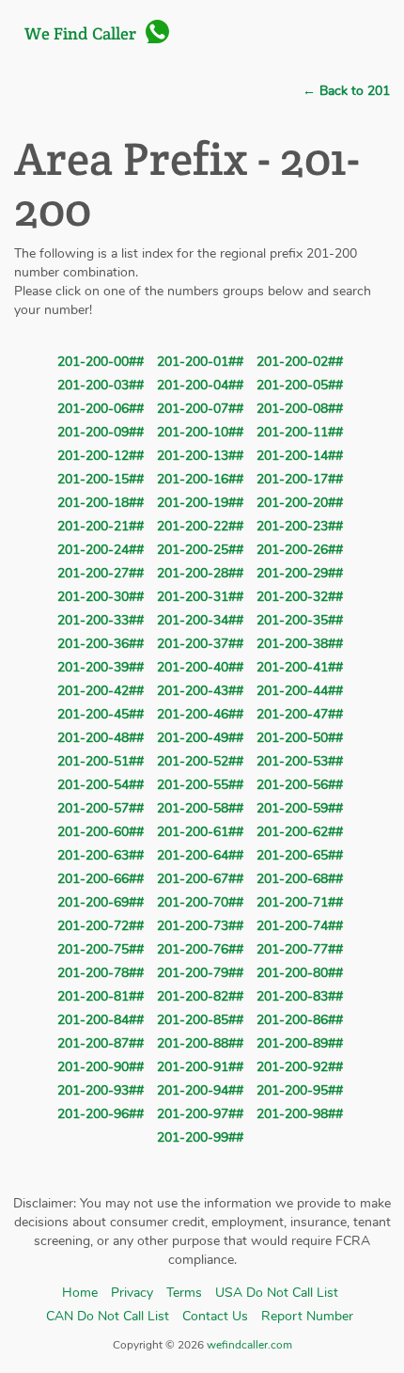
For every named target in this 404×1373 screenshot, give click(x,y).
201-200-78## (100, 973)
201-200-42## (100, 691)
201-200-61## (200, 832)
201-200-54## (100, 785)
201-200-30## (100, 597)
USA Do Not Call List (276, 1293)
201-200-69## (100, 902)
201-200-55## (200, 785)
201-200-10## (200, 432)
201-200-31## (200, 597)
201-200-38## (299, 644)
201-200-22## (200, 526)
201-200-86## (299, 1020)
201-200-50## (299, 738)
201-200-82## (200, 996)
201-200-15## (100, 479)
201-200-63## (100, 855)
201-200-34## (200, 620)
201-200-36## (100, 644)
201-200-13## (200, 456)
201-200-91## (200, 1067)
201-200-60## (100, 832)
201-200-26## (299, 550)
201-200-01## (200, 362)
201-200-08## (299, 409)
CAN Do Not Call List (107, 1316)
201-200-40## (200, 667)
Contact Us (215, 1316)
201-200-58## (200, 808)
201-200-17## (299, 479)
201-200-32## (299, 597)
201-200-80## (299, 973)
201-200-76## (200, 949)
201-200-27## (100, 573)
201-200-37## (200, 644)
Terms (184, 1293)
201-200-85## (200, 1020)
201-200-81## (100, 996)
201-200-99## (200, 1137)
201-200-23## (299, 526)
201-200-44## (299, 691)
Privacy (132, 1293)
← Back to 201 (346, 91)
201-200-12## (100, 456)
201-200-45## (100, 714)
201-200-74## (299, 926)
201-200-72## (100, 926)
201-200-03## (100, 385)
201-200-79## (200, 973)
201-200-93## (100, 1090)
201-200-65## (299, 855)
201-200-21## (100, 526)
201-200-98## (299, 1114)
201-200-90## (100, 1067)
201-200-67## (200, 879)
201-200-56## (299, 785)
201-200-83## (299, 996)
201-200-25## (200, 550)
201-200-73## (200, 926)
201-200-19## (200, 503)
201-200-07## (200, 409)
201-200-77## (299, 949)
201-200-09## (100, 432)
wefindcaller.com (248, 1344)
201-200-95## (299, 1090)
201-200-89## (299, 1043)
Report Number (307, 1316)
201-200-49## (200, 738)
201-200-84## (100, 1020)
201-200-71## (299, 902)
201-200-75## (100, 949)
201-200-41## (299, 667)
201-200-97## (200, 1114)
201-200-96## (100, 1114)
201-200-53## (299, 761)
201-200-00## (100, 362)
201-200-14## (299, 456)
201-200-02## (299, 362)
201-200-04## (200, 385)
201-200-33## (100, 620)
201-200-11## (299, 432)
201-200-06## (100, 409)
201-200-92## (299, 1067)
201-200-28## (200, 573)
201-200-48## (100, 738)
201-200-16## (200, 479)
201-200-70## (200, 902)
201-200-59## (299, 808)
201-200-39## (100, 667)
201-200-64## (200, 855)
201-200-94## (200, 1090)
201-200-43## (200, 691)
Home (80, 1293)
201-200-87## (100, 1043)
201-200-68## (299, 879)
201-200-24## (100, 550)
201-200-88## (200, 1043)
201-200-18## (100, 503)
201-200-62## (299, 832)
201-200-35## (299, 620)
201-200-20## (299, 503)
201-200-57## (100, 808)
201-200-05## (299, 385)
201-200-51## (100, 761)
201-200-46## (200, 714)
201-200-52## (200, 761)
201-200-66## (100, 879)
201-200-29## (299, 573)
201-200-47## (299, 714)
